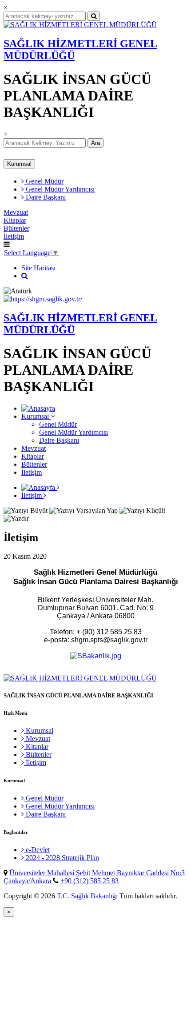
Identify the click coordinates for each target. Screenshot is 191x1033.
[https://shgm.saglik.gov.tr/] (43, 299)
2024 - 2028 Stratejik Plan (61, 857)
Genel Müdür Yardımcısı (59, 189)
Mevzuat (16, 212)
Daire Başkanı (45, 197)
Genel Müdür (44, 181)
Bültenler (16, 228)
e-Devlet (37, 849)
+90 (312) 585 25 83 (89, 881)
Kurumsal (19, 163)
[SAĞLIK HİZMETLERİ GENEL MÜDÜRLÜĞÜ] (80, 24)
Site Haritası (38, 268)
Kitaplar (15, 220)
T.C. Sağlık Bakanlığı (88, 896)
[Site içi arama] (24, 276)
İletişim (14, 236)
